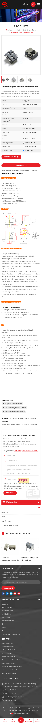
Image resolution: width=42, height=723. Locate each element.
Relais (3, 517)
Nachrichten (5, 617)
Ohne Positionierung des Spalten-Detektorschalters (19, 424)
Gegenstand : (21, 451)
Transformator (6, 521)
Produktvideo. (6, 614)
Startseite (4, 604)
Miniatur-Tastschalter (8, 673)
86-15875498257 (10, 700)
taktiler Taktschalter (8, 657)
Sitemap (4, 627)
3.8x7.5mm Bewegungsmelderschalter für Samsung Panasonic (10, 558)
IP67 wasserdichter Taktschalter (12, 670)
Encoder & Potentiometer (9, 525)
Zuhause (10, 30)
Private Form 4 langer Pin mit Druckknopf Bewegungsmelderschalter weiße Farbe (30, 558)
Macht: (32, 710)
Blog (2, 624)
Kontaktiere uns (10, 157)
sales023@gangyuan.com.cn (15, 697)
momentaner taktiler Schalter (11, 660)
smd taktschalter (7, 643)
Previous (1, 548)
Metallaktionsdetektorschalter (15, 412)
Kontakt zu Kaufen (7, 621)
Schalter (18, 30)
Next (39, 548)
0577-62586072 (10, 690)
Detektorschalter (28, 30)
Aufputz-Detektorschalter (13, 404)
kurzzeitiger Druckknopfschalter (11, 667)
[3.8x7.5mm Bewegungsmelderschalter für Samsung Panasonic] (10, 546)
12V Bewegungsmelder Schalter (15, 408)
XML (2, 631)
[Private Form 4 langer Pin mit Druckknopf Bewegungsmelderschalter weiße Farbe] (30, 546)
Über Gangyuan (6, 607)
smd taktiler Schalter (8, 663)
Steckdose (4, 512)
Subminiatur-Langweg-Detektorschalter (22, 418)
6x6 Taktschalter (7, 653)
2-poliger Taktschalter (8, 650)
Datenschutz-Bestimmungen (11, 634)
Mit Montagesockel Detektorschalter (26, 451)
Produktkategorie (7, 611)
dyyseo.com (35, 710)
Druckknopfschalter (7, 647)
